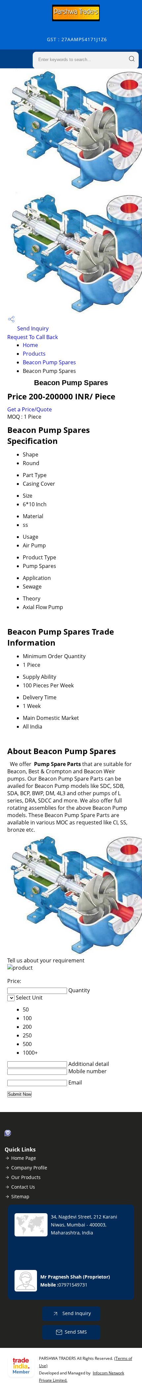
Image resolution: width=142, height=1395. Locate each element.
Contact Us (23, 1187)
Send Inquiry (32, 328)
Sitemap (20, 1196)
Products (34, 353)
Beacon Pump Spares (49, 362)
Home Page (23, 1158)
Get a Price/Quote (29, 409)
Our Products (26, 1177)
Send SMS (76, 1332)
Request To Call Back (32, 337)
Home (30, 345)
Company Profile (29, 1167)
